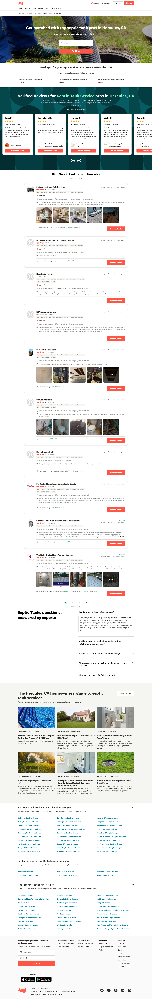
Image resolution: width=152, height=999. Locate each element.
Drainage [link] (29, 13)
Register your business (86, 943)
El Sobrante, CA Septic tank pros (30, 829)
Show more (121, 537)
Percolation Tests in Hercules (28, 875)
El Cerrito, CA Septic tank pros (29, 851)
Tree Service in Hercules (26, 910)
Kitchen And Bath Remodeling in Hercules (33, 899)
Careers (121, 950)
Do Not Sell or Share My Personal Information (60, 991)
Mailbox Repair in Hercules (67, 903)
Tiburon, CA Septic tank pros (107, 829)
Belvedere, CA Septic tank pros (108, 833)
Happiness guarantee (125, 963)
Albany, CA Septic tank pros (67, 825)
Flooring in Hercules (64, 895)
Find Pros (76, 51)
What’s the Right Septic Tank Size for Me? (34, 781)
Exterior (28, 8)
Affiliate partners (124, 966)
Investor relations (124, 957)
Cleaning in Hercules (25, 921)
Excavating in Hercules (65, 871)
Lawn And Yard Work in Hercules (69, 921)
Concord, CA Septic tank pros (68, 840)
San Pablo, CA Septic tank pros (29, 837)
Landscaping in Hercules (27, 906)
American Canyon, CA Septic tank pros (71, 829)
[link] (7, 145)
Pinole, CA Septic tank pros (28, 822)
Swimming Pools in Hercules (107, 895)
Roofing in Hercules (25, 903)
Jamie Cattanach (24, 776)
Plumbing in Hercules (26, 871)
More (46, 8)
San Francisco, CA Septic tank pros (110, 848)
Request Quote (116, 229)
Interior (20, 8)
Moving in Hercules (64, 914)
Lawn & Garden (38, 8)
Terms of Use (35, 988)
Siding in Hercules (103, 903)
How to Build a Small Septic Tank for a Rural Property (114, 781)
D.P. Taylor (101, 731)
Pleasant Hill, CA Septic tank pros (69, 837)
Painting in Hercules (64, 910)
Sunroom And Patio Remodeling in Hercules (113, 910)
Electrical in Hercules (25, 895)
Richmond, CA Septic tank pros (29, 833)
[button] (44, 215)
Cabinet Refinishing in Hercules (108, 906)
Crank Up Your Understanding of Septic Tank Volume (114, 736)
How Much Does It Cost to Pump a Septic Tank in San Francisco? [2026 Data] (36, 736)
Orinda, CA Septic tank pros (67, 844)
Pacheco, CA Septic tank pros (29, 840)
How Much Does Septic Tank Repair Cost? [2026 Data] (76, 736)
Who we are (122, 947)
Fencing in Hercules (64, 929)
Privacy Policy (45, 988)
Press (120, 953)
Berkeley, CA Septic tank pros (68, 818)
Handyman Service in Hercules (29, 914)
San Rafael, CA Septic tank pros (108, 840)
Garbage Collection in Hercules (29, 918)
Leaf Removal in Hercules (106, 899)
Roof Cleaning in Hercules (106, 921)
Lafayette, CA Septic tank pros (68, 848)
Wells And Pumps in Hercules (107, 871)
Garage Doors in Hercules (66, 918)
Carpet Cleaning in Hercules (67, 906)
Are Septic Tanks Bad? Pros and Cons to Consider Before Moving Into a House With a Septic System (75, 783)
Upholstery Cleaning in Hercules (108, 918)
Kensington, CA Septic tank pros (69, 822)
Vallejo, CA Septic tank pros (28, 848)
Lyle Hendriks (23, 731)
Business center (83, 947)
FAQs (101, 950)
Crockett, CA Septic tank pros (29, 825)
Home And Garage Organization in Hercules (113, 929)
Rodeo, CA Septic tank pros (28, 818)
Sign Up (129, 3)
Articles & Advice (55, 8)
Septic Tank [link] (37, 13)
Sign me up (36, 964)
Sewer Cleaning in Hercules (67, 875)
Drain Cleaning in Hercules (106, 875)
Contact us (122, 960)
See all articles (125, 693)
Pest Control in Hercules (27, 929)
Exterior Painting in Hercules (67, 899)
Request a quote (17, 151)
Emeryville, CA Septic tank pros (108, 822)
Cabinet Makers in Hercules (107, 914)
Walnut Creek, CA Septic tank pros (109, 825)
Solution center (104, 943)
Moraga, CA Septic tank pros (107, 851)
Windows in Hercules (64, 925)
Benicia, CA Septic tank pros (67, 833)
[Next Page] (93, 603)
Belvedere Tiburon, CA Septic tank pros (111, 837)
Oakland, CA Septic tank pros (107, 818)
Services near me (64, 947)
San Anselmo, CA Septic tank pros (109, 844)
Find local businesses (66, 943)
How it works (122, 943)
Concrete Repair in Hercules (28, 925)
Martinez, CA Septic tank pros (29, 844)
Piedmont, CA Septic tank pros (68, 851)
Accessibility (37, 991)
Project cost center (106, 947)
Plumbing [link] (21, 13)
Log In (118, 3)
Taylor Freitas (63, 731)
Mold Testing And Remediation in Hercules (112, 925)
